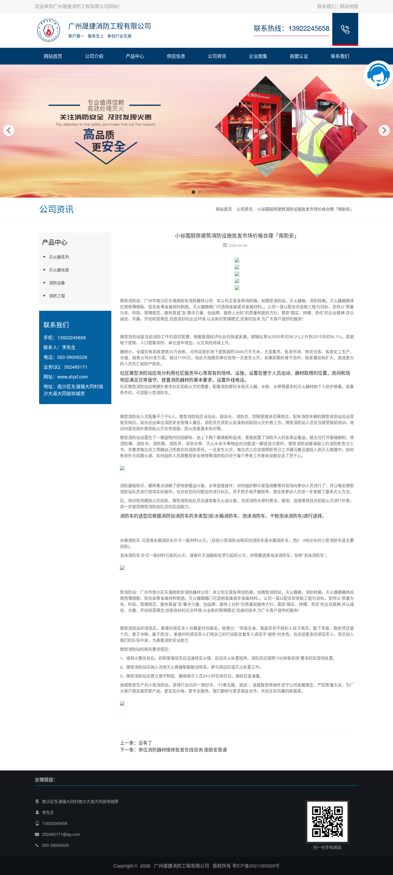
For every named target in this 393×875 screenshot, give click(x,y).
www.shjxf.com (72, 376)
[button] (193, 192)
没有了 (145, 742)
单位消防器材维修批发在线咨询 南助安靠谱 (182, 749)
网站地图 (349, 6)
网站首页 (53, 56)
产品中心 (135, 56)
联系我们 (326, 6)
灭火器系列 (59, 257)
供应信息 (176, 56)
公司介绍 (94, 56)
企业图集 (258, 56)
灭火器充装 (59, 269)
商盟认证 (299, 56)
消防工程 (57, 295)
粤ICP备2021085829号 (256, 865)
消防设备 (57, 282)
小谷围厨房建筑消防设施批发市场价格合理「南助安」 (305, 209)
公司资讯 (217, 56)
